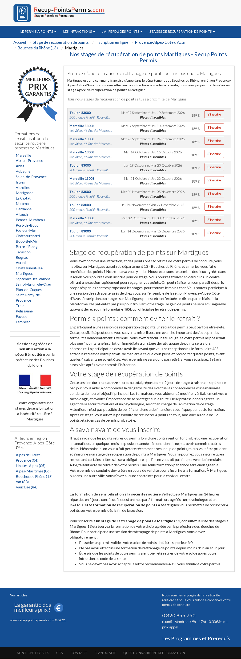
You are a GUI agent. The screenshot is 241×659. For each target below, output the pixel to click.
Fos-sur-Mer (26, 230)
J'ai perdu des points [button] (121, 31)
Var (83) (22, 481)
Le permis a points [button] (37, 31)
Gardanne (24, 209)
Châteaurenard (28, 235)
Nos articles (18, 595)
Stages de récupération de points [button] (181, 31)
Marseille (23, 155)
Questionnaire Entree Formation (154, 653)
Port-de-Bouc (27, 225)
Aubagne (23, 171)
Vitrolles (23, 187)
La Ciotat (23, 198)
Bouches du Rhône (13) (34, 476)
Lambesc (23, 322)
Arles (20, 166)
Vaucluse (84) (26, 487)
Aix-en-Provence (29, 160)
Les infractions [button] (78, 31)
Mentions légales (33, 653)
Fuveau (21, 316)
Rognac (22, 257)
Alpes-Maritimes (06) (33, 471)
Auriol (21, 262)
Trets (20, 305)
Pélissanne (24, 311)
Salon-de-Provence (31, 176)
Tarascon (23, 252)
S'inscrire (214, 114)
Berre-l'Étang (27, 246)
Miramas (23, 203)
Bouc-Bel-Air (26, 241)
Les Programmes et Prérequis (196, 638)
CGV (60, 653)
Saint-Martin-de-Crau (33, 284)
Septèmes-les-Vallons (33, 278)
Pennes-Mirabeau (30, 219)
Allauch (22, 214)
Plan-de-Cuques (29, 289)
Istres (20, 182)
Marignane (24, 192)
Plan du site (105, 653)
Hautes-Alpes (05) (30, 465)
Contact (79, 653)
